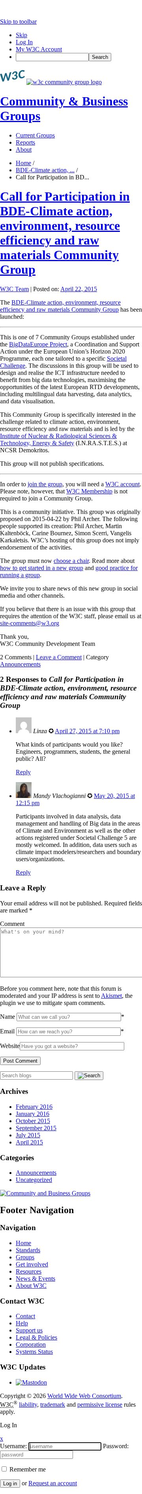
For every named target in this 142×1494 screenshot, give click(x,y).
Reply (23, 772)
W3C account (122, 484)
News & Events (35, 1278)
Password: (116, 1446)
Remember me (27, 1469)
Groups (25, 1257)
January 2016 (32, 1113)
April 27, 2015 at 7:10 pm (87, 731)
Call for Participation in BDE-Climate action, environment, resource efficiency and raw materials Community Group (65, 233)
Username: (13, 1446)
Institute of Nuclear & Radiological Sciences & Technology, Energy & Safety (58, 439)
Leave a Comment (59, 657)
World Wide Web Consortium (84, 1395)
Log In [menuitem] (24, 42)
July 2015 (28, 1135)
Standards (28, 1250)
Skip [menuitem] (21, 35)
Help (22, 1323)
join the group (45, 484)
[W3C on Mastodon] (31, 1382)
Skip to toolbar (18, 21)
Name (7, 1016)
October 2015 (33, 1121)
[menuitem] (79, 57)
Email (7, 1031)
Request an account (52, 1483)
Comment (12, 923)
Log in (10, 1483)
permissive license (99, 1404)
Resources (28, 1271)
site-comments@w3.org (29, 623)
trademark (52, 1404)
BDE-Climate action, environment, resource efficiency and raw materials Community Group (60, 306)
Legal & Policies (36, 1337)
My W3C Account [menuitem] (39, 49)
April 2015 (29, 1142)
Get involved (32, 1264)
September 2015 (36, 1128)
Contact (25, 1316)
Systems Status (34, 1351)
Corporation (31, 1344)
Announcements (20, 664)
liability (28, 1404)
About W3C (31, 1285)
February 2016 (34, 1106)
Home (23, 163)
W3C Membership (89, 491)
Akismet (111, 995)
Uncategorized (34, 1179)
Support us (29, 1330)
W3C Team (14, 289)
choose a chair (71, 560)
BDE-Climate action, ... (45, 170)
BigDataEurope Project (38, 344)
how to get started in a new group (41, 567)
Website (10, 1045)
